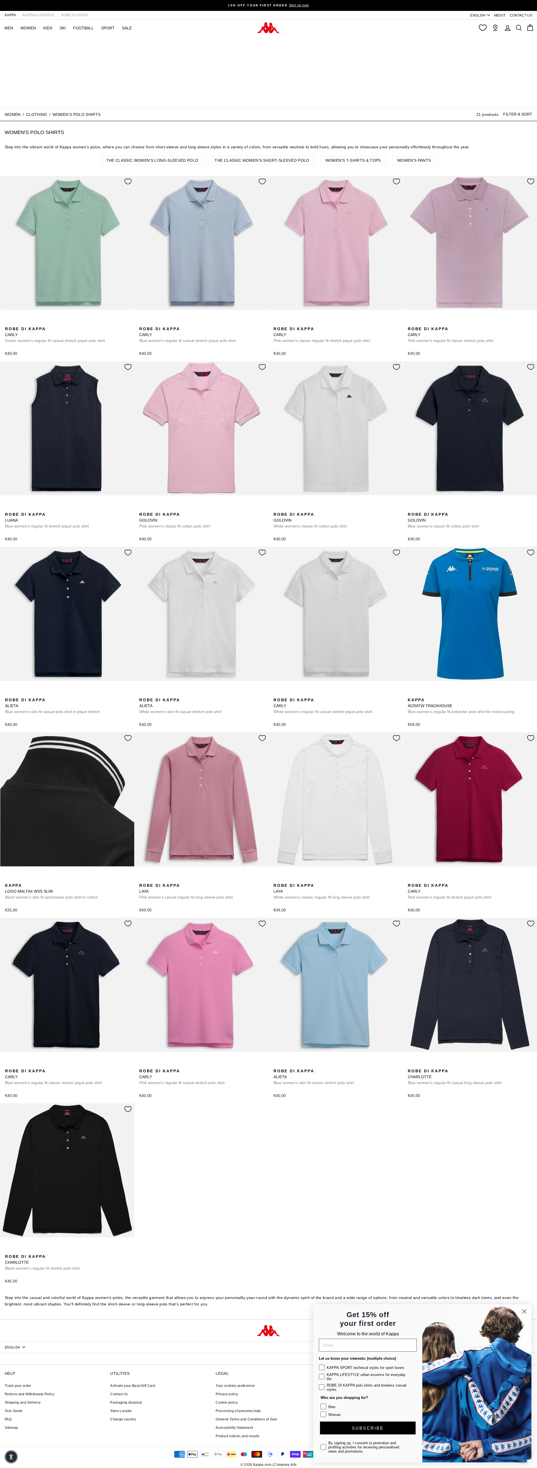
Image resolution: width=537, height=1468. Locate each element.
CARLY (55, 335)
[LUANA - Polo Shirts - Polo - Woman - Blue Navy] (8, 508)
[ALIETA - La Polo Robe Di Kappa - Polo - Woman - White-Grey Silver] (35, 693)
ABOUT (500, 15)
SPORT (108, 28)
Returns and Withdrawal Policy (29, 1394)
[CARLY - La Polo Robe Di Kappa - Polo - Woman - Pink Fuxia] (35, 322)
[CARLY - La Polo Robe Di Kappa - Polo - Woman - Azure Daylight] (17, 322)
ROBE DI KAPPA (74, 15)
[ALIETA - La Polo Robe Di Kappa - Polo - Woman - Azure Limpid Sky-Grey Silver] (17, 693)
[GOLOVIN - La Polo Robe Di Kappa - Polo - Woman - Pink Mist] (143, 508)
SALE (127, 28)
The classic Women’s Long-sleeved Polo (152, 160)
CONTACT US (521, 15)
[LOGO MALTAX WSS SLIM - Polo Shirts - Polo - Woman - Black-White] (8, 879)
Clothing (36, 114)
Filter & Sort (517, 114)
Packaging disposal (126, 1402)
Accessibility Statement (234, 1428)
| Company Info (284, 1465)
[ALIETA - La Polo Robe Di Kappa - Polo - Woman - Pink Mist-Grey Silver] (26, 693)
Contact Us (119, 1394)
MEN (8, 28)
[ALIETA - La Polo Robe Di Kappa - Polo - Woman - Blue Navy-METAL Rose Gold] (8, 693)
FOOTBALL (83, 28)
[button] (11, 1457)
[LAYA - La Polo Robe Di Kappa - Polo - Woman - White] (152, 879)
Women (13, 114)
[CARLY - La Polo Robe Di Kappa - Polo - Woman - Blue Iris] (26, 322)
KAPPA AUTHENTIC (39, 15)
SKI (63, 28)
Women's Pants (414, 160)
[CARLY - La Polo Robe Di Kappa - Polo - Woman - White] (277, 693)
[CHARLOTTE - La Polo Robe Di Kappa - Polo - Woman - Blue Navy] (411, 1064)
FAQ (8, 1419)
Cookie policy (227, 1402)
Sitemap (11, 1428)
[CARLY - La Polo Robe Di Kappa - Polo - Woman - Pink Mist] (277, 322)
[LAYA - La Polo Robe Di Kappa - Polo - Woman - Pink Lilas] (143, 879)
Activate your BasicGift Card (132, 1386)
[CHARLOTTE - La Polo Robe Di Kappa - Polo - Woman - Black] (420, 1064)
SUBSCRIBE (368, 1428)
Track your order (18, 1386)
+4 (44, 321)
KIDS (47, 28)
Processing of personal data (238, 1411)
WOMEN (28, 28)
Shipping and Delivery (23, 1402)
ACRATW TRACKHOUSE (461, 706)
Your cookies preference (235, 1386)
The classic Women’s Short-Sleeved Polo (262, 160)
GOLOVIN (174, 520)
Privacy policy (227, 1394)
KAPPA (10, 15)
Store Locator (121, 1411)
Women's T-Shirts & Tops (353, 160)
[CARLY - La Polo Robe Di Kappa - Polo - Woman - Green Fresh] (8, 322)
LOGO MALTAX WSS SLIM (51, 891)
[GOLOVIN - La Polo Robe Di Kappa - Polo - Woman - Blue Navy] (152, 508)
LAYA (186, 891)
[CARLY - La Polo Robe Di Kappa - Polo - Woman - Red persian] (411, 879)
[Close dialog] (524, 1311)
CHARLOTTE (454, 1077)
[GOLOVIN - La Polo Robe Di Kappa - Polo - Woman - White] (160, 508)
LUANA (47, 520)
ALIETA (52, 706)
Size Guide (14, 1411)
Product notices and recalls (237, 1436)
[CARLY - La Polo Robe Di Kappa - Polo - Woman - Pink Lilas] (411, 322)
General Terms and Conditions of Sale (246, 1419)
